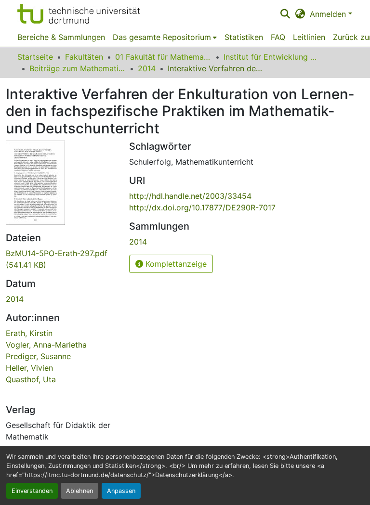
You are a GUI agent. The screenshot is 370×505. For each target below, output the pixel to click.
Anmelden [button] (329, 14)
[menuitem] (165, 37)
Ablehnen (79, 490)
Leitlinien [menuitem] (309, 37)
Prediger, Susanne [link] (38, 356)
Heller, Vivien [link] (29, 368)
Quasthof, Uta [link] (31, 379)
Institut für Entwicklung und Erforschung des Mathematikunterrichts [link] (272, 57)
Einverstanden (32, 490)
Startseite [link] (35, 57)
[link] (62, 259)
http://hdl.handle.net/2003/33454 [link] (190, 196)
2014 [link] (147, 68)
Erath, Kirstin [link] (29, 333)
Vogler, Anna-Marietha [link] (46, 345)
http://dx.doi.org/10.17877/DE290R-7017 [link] (202, 207)
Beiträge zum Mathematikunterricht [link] (77, 68)
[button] (78, 14)
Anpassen (121, 490)
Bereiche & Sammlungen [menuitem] (61, 37)
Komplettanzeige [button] (175, 264)
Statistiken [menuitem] (244, 37)
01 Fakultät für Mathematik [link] (163, 57)
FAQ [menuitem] (278, 37)
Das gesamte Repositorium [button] (162, 37)
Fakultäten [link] (84, 57)
